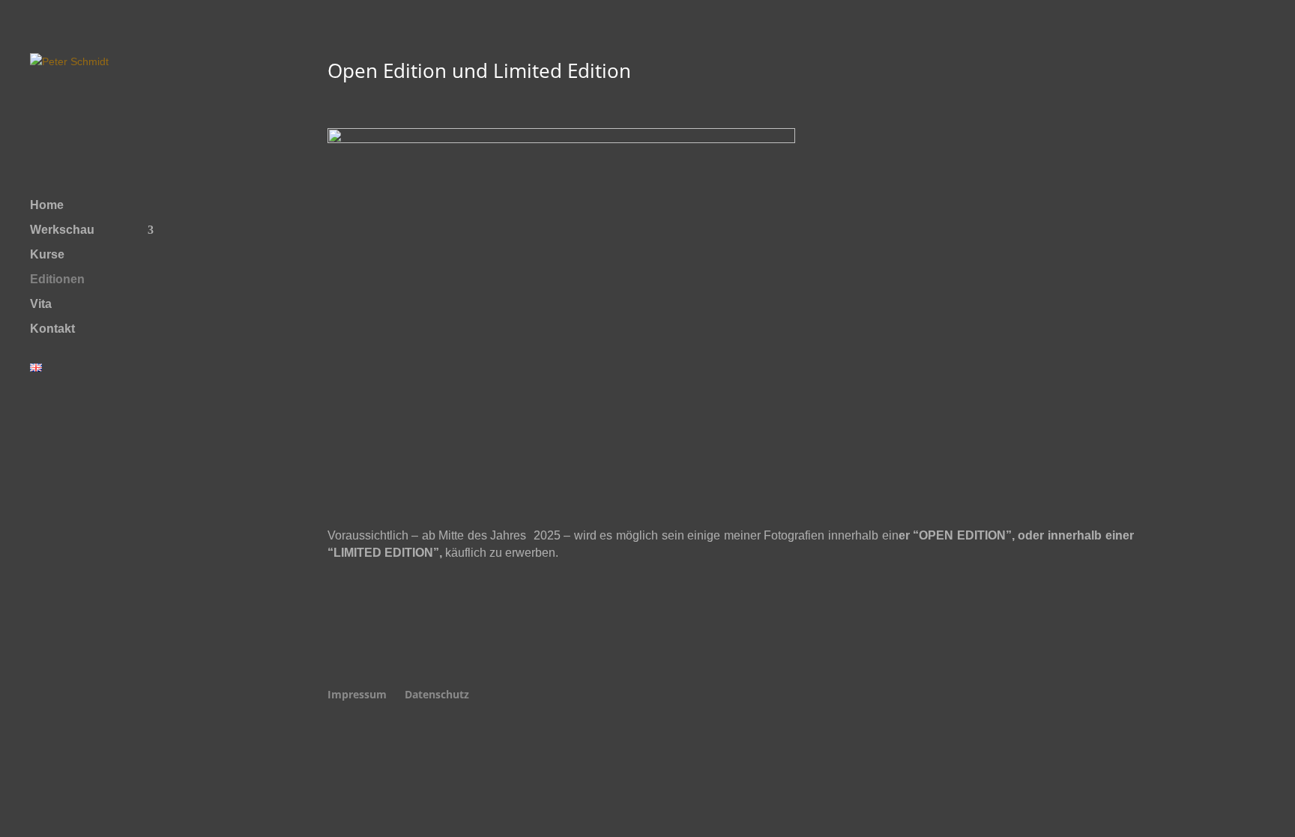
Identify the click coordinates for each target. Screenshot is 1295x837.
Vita (41, 304)
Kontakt (52, 329)
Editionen (57, 279)
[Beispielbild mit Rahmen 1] (561, 139)
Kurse (47, 255)
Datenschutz (437, 694)
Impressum (357, 694)
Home (47, 205)
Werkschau (62, 230)
